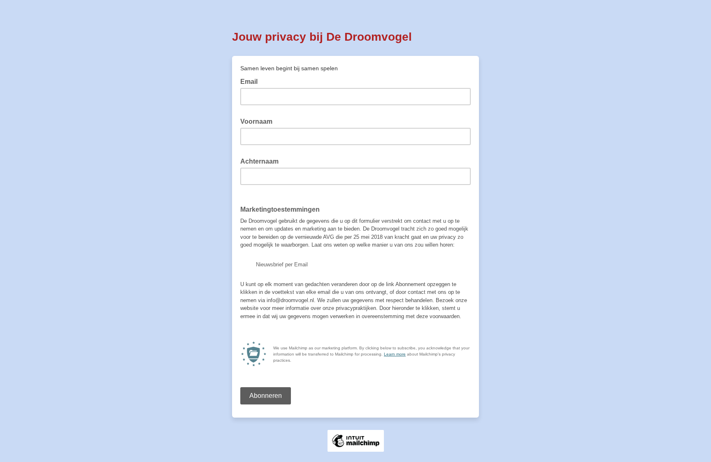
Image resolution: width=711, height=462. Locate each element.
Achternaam (261, 160)
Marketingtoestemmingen (280, 209)
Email (251, 80)
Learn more (395, 354)
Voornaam (258, 120)
